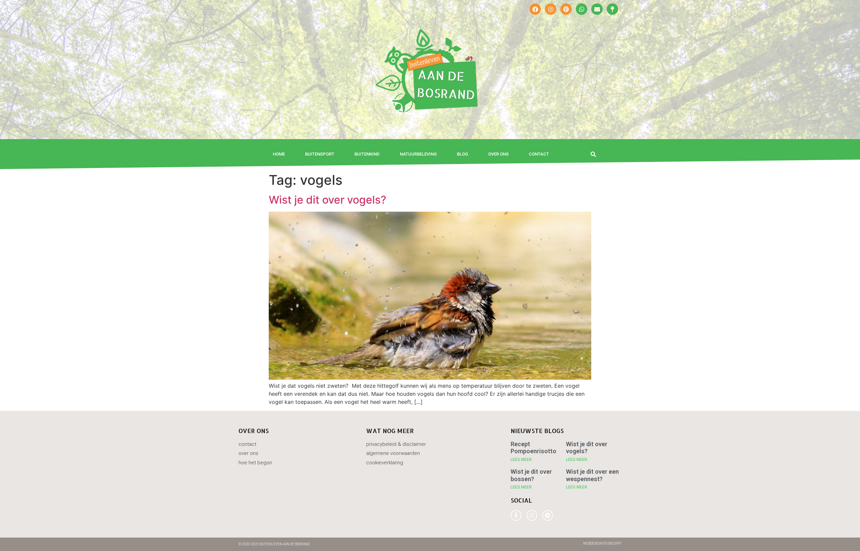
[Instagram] (550, 9)
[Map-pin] (612, 9)
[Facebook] (535, 9)
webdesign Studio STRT (602, 543)
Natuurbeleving (418, 154)
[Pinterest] (566, 9)
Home (279, 154)
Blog (462, 154)
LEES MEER (521, 459)
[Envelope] (597, 9)
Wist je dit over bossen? (531, 475)
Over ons (498, 154)
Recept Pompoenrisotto (533, 447)
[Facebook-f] (516, 515)
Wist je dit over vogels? (327, 199)
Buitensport (319, 154)
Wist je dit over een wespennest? (592, 475)
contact (539, 154)
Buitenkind (367, 154)
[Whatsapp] (581, 9)
